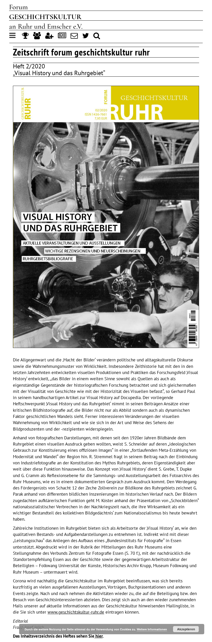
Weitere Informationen (152, 629)
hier (98, 636)
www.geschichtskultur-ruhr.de (76, 612)
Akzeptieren (186, 629)
